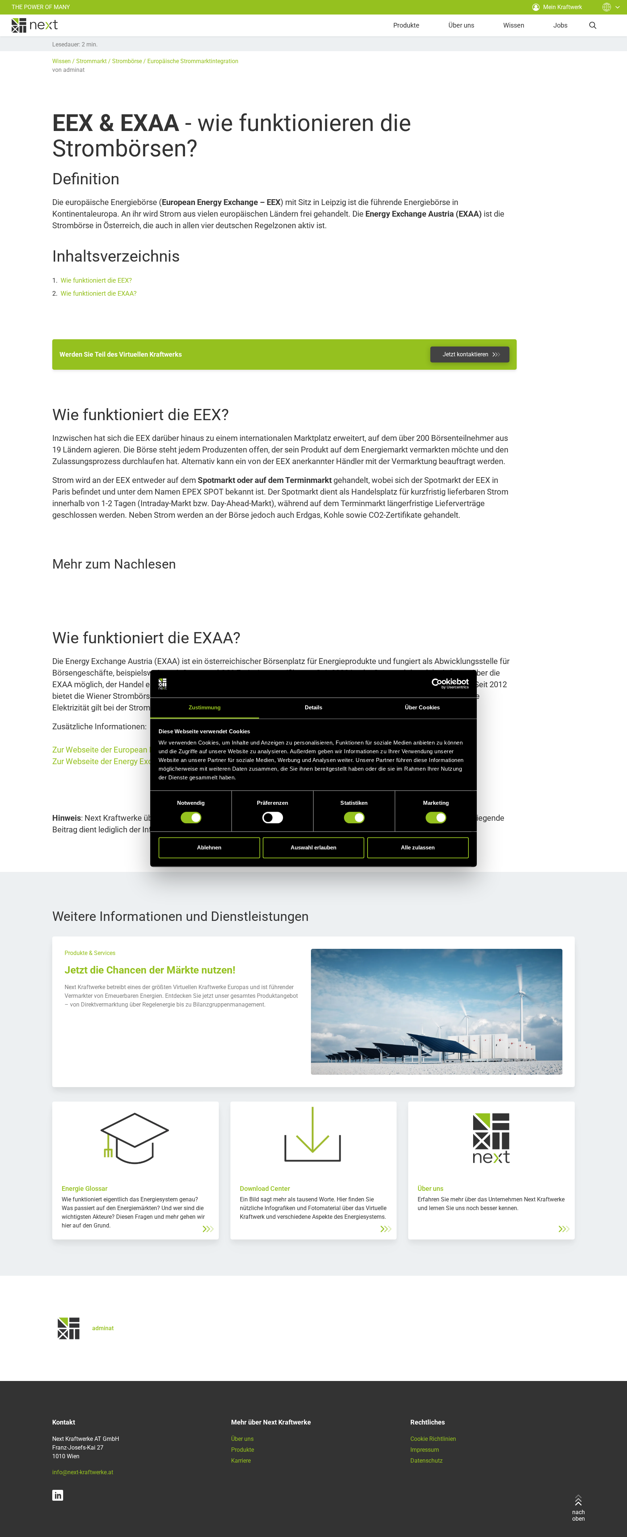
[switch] (272, 818)
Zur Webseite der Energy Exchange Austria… (129, 761)
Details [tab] (314, 708)
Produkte (406, 25)
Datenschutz (426, 1460)
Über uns (461, 25)
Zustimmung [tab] (205, 708)
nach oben (578, 1515)
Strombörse (127, 61)
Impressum (424, 1449)
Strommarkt (91, 61)
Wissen (513, 25)
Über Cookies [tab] (422, 708)
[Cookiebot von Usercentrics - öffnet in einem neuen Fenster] (437, 684)
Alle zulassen (418, 848)
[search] (593, 25)
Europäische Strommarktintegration (192, 61)
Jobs (560, 25)
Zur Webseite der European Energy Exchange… (133, 749)
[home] (35, 25)
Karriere (241, 1460)
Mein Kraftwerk (562, 7)
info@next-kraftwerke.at (82, 1472)
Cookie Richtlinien (433, 1438)
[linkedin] (57, 1495)
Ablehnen (209, 848)
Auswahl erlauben (313, 848)
